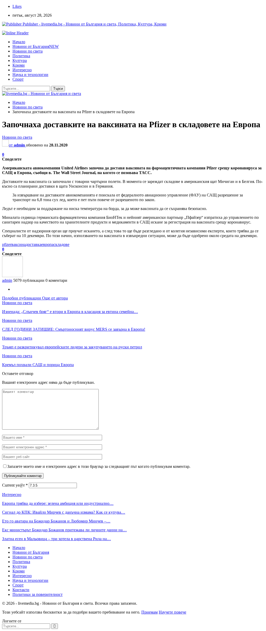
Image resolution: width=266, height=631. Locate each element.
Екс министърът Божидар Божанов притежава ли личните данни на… (64, 530)
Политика (21, 56)
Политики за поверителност (37, 594)
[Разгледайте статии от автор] (12, 275)
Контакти (20, 590)
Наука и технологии (30, 74)
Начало (18, 42)
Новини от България (35, 46)
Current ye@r (15, 485)
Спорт (18, 79)
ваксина (18, 244)
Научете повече (172, 612)
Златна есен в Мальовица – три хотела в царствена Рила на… (56, 539)
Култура (19, 60)
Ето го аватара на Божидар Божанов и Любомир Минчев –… (56, 521)
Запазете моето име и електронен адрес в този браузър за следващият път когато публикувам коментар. (98, 466)
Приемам (149, 612)
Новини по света (27, 51)
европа (47, 244)
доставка (33, 244)
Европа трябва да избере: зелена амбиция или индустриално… (58, 503)
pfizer (6, 244)
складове (61, 244)
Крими (18, 65)
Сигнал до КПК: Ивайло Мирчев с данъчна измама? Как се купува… (63, 512)
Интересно (22, 70)
